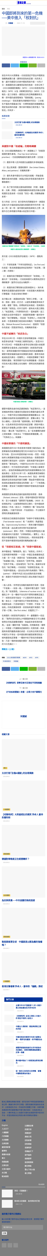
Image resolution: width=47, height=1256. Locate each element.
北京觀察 (7, 895)
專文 (8, 9)
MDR (25, 658)
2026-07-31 (20, 1042)
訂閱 (4, 1233)
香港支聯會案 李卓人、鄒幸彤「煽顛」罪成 (22, 986)
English (5, 1125)
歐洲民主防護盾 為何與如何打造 (27, 1201)
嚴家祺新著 (6, 1147)
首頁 (3, 9)
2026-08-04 (20, 1076)
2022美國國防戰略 (13, 658)
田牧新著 (28, 1140)
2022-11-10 (21, 23)
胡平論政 (28, 1155)
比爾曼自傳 (29, 1126)
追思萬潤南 (29, 1162)
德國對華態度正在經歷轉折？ (15, 859)
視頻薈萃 (28, 1159)
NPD (30, 658)
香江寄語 (28, 1173)
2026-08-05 (18, 1194)
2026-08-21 (6, 948)
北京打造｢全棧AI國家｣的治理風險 (27, 122)
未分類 (4, 1173)
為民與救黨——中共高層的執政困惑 (18, 900)
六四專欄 (5, 1136)
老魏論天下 (29, 1151)
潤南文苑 (28, 1137)
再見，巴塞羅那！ (21, 1191)
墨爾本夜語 (6, 1154)
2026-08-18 (20, 1011)
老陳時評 (28, 1148)
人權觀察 (7, 809)
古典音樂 (5, 1143)
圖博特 (4, 1151)
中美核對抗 (7, 661)
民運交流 (28, 1129)
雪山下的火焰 (30, 1169)
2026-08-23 (6, 904)
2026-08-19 (20, 1021)
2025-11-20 (18, 1204)
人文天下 (5, 1129)
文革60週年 (6, 1169)
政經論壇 (7, 854)
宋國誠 (10, 23)
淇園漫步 (28, 1133)
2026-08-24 (18, 125)
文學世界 (5, 1165)
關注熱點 (28, 1166)
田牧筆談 (28, 1144)
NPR (36, 658)
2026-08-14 (20, 1055)
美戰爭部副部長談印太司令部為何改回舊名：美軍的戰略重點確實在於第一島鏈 (28, 1050)
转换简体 (23, 62)
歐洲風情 (5, 1176)
